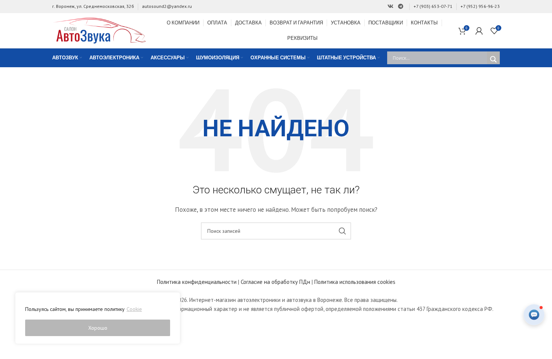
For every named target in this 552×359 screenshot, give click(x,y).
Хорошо (97, 327)
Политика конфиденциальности (197, 281)
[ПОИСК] (342, 231)
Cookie (134, 309)
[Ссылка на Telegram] (401, 7)
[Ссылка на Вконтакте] (390, 7)
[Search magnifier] (493, 59)
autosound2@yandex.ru (167, 6)
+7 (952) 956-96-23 (480, 6)
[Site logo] (99, 29)
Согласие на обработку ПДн (275, 281)
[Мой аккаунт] (479, 30)
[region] (97, 318)
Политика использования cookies (354, 281)
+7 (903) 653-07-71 (432, 6)
